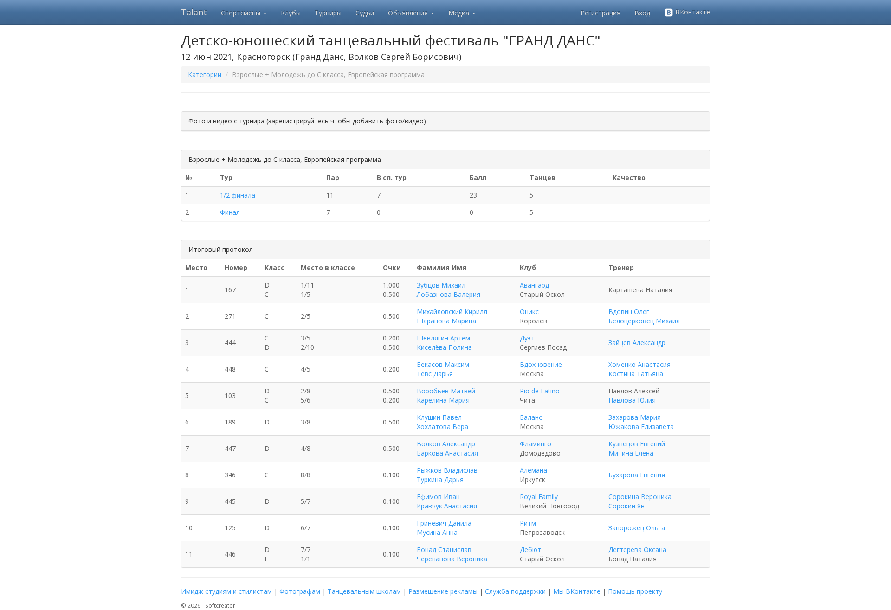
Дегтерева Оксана (637, 549)
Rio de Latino (540, 390)
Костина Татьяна (635, 373)
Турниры (328, 12)
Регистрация (600, 12)
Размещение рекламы (443, 591)
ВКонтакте (691, 11)
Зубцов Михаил (441, 285)
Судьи (364, 12)
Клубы (291, 12)
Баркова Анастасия (447, 453)
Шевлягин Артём (443, 338)
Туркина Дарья (440, 479)
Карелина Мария (443, 400)
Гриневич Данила (444, 523)
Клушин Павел (439, 417)
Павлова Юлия (632, 400)
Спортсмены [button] (241, 12)
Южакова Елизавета (641, 426)
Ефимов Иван (438, 496)
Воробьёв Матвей (446, 390)
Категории (204, 74)
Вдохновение (541, 364)
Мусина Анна (437, 532)
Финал (230, 212)
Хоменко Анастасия (639, 364)
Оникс (529, 311)
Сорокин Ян (626, 505)
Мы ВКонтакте (576, 591)
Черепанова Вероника (452, 558)
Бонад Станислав (444, 549)
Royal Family (539, 496)
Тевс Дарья (435, 373)
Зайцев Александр (636, 342)
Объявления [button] (409, 12)
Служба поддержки (515, 591)
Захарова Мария (634, 417)
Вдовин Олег (628, 311)
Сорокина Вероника (639, 496)
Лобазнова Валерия (448, 294)
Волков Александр (446, 443)
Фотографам (299, 591)
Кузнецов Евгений (636, 443)
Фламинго (535, 443)
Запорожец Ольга (636, 527)
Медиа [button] (459, 12)
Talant (194, 12)
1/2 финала (237, 195)
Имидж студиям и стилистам (226, 591)
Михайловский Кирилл (452, 311)
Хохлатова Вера (442, 426)
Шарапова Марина (446, 320)
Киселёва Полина (444, 347)
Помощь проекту (635, 591)
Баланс (531, 417)
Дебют (530, 549)
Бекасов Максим (443, 364)
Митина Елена (630, 453)
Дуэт (527, 338)
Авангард (534, 285)
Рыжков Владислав (447, 470)
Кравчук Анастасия (447, 505)
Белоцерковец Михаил (644, 320)
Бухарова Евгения (636, 474)
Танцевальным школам (364, 591)
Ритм (528, 523)
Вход (642, 12)
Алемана (533, 470)
